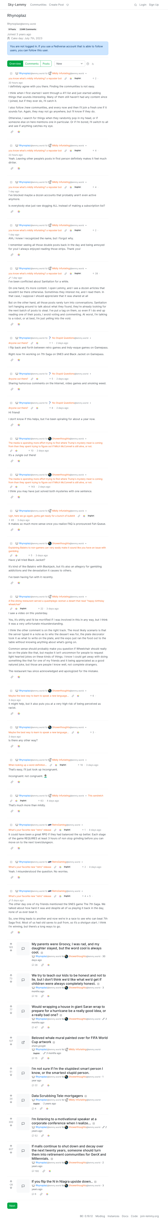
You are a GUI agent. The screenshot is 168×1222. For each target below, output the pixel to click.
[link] (71, 78)
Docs (125, 1216)
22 (36, 1085)
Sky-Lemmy (17, 5)
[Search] (135, 4)
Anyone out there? (18, 343)
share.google (39, 1045)
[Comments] (23, 948)
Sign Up (154, 4)
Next (12, 1205)
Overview (15, 63)
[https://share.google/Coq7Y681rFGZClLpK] (23, 1042)
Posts (46, 63)
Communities (38, 4)
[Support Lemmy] (67, 4)
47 (36, 1027)
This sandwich (95, 795)
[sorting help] (87, 63)
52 (36, 1135)
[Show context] (65, 78)
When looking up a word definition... (28, 764)
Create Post (56, 4)
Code (134, 1216)
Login (142, 4)
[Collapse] (11, 73)
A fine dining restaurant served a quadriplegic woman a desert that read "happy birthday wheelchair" (56, 602)
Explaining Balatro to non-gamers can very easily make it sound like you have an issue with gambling (57, 549)
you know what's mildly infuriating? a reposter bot (35, 78)
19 (36, 996)
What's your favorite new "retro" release (30, 829)
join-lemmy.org (149, 1216)
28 (36, 964)
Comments (32, 63)
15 (36, 1058)
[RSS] (93, 63)
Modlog (100, 1216)
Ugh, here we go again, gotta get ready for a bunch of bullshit (42, 515)
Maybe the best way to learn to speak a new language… (39, 695)
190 (37, 1171)
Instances (113, 1216)
